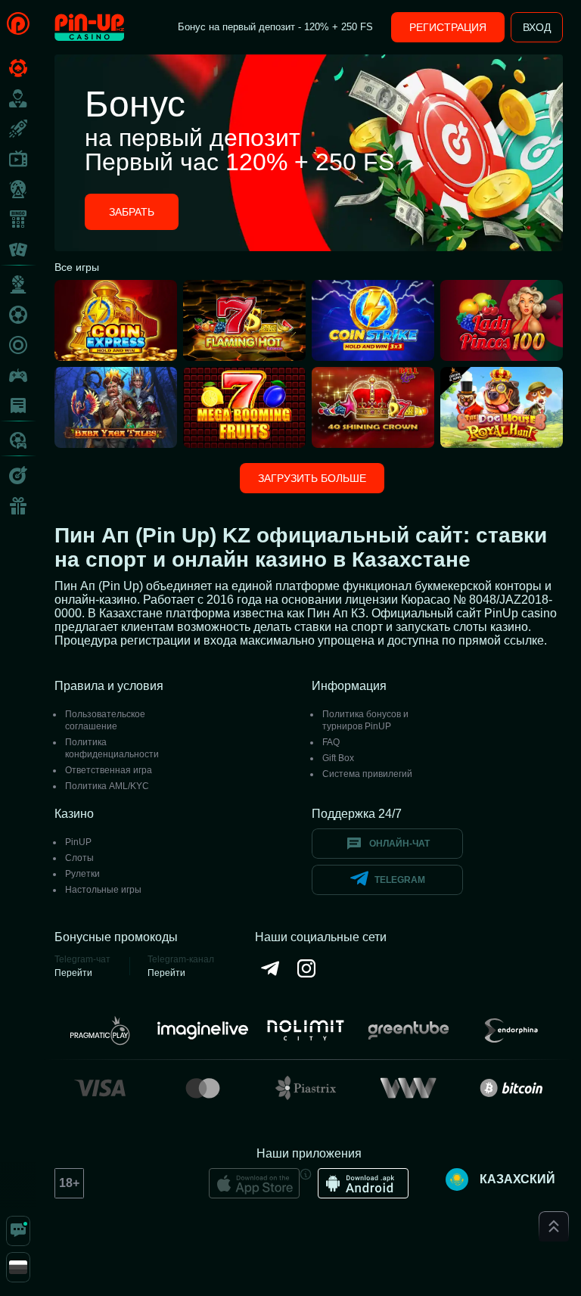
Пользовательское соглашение (105, 720)
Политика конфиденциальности (112, 748)
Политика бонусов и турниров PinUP (365, 720)
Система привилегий (367, 774)
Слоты (79, 858)
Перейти (73, 973)
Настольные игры (103, 889)
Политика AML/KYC (107, 786)
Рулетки (82, 874)
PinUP (78, 842)
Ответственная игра (108, 770)
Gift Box (338, 758)
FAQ (331, 742)
